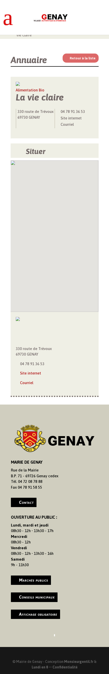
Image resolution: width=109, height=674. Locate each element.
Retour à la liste (83, 58)
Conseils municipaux (37, 597)
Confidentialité (65, 667)
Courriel (67, 124)
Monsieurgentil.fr (79, 662)
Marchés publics (33, 580)
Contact (26, 502)
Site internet (71, 118)
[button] (54, 233)
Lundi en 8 (40, 667)
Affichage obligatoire (38, 614)
